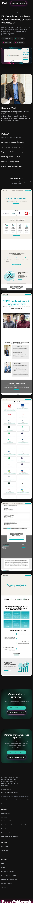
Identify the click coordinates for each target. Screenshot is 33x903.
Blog (2, 863)
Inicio (2, 12)
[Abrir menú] (30, 3)
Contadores (20, 38)
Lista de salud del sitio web (8, 875)
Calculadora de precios (7, 871)
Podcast (3, 867)
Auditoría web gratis (15, 712)
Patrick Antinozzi (8, 800)
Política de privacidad (24, 800)
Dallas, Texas (8, 38)
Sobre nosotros (5, 813)
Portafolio (8, 12)
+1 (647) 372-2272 (6, 789)
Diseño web (4, 846)
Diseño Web (8, 42)
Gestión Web (19, 42)
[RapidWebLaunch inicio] (4, 3)
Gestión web (4, 850)
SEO (2, 854)
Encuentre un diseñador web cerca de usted (13, 825)
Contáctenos (4, 887)
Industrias (4, 829)
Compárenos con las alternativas (10, 836)
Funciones (4, 817)
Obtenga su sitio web (15, 708)
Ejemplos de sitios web (7, 833)
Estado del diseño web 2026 (9, 879)
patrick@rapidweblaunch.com (9, 792)
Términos (3, 804)
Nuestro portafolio (6, 821)
